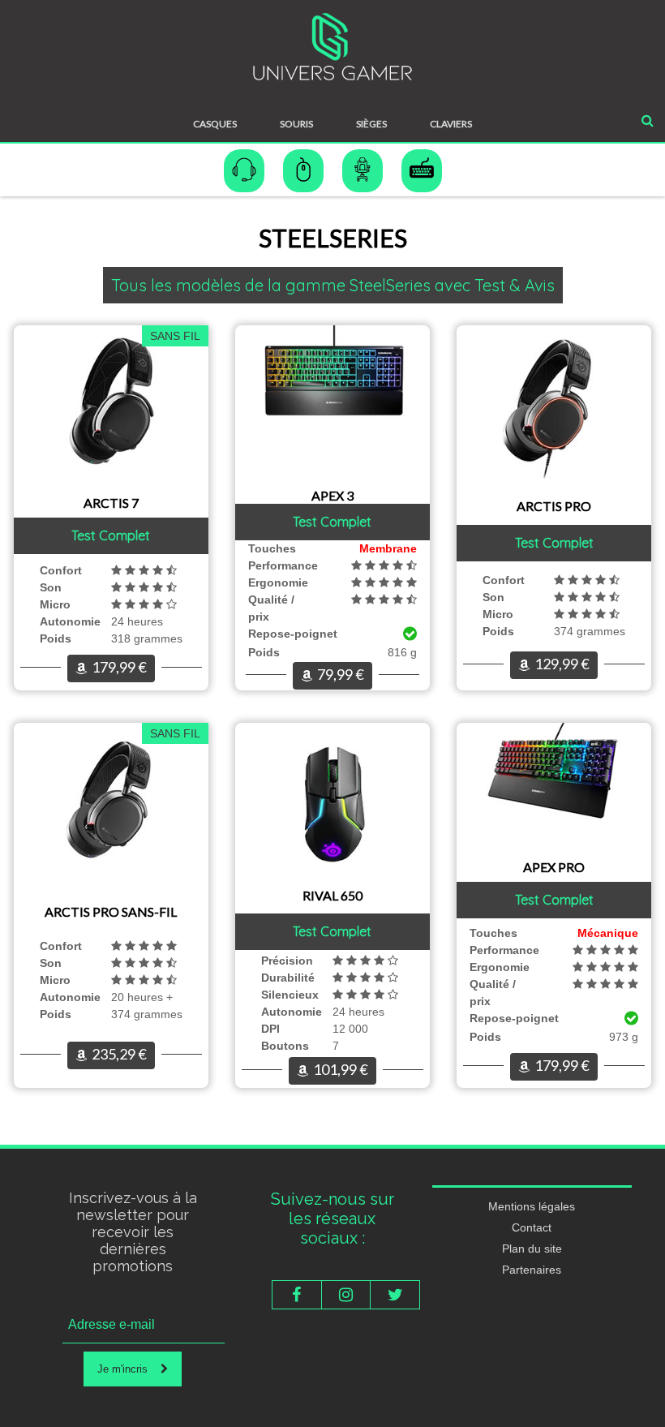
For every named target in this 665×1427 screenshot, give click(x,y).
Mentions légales (531, 1206)
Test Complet (110, 535)
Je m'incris (129, 1369)
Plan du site (532, 1248)
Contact (531, 1227)
